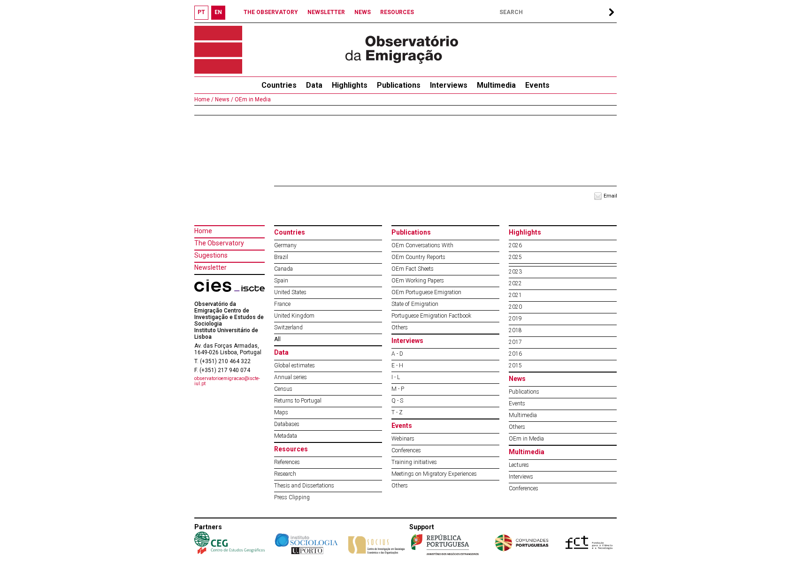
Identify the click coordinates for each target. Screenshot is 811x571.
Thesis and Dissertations (304, 485)
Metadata (285, 436)
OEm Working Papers (417, 280)
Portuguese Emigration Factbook (431, 315)
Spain (281, 280)
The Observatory (219, 243)
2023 (515, 271)
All (277, 339)
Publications (399, 85)
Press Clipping (292, 497)
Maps (281, 412)
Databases (286, 424)
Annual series (290, 377)
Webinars (402, 438)
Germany (285, 245)
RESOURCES (397, 12)
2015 (515, 365)
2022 (515, 283)
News (517, 378)
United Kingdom (294, 315)
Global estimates (294, 365)
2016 (515, 353)
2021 (515, 295)
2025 (515, 257)
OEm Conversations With (422, 245)
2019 (515, 318)
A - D (397, 353)
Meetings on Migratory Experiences (434, 474)
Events (537, 85)
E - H (397, 365)
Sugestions (211, 255)
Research (285, 474)
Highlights (349, 85)
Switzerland (288, 327)
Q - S (397, 400)
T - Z (397, 412)
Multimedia (496, 85)
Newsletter (210, 267)
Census (283, 389)
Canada (283, 269)
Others (399, 327)
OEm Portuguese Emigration (426, 292)
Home (203, 231)
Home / (204, 99)
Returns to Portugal (297, 400)
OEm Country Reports (418, 257)
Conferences (406, 450)
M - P (397, 389)
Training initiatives (414, 462)
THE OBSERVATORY (271, 12)
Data (314, 85)
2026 (515, 245)
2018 (515, 330)
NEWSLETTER (326, 12)
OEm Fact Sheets (412, 269)
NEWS (362, 12)
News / (223, 99)
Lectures (519, 465)
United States (290, 292)
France (282, 304)
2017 (515, 342)
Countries (289, 232)
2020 (515, 307)
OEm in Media (252, 99)
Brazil (281, 257)
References (287, 462)
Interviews (448, 85)
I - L (395, 377)
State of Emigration (414, 304)
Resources (291, 449)
